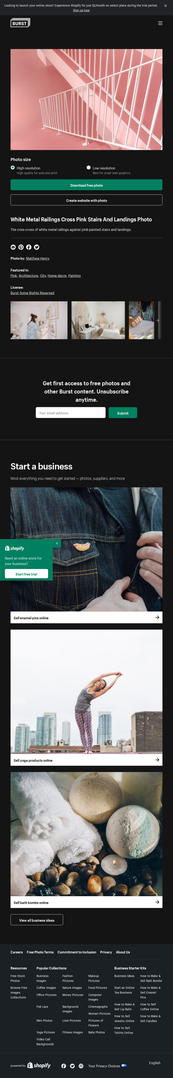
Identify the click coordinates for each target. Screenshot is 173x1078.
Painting (74, 275)
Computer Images (95, 997)
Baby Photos (96, 1032)
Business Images (42, 978)
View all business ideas (36, 919)
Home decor (57, 275)
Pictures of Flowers (95, 1022)
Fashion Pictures (68, 978)
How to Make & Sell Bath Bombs (151, 978)
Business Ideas (124, 975)
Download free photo (86, 184)
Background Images (70, 1008)
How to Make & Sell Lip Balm (124, 1006)
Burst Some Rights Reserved (32, 292)
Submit (122, 412)
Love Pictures (71, 1020)
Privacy (106, 951)
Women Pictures (99, 1013)
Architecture (28, 275)
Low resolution (104, 167)
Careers (17, 951)
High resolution (28, 167)
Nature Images (72, 987)
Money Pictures (72, 994)
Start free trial (26, 573)
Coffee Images (46, 987)
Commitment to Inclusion (77, 951)
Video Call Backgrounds (45, 1041)
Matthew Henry (37, 258)
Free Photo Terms (40, 951)
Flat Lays (42, 1006)
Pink (14, 275)
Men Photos (44, 1020)
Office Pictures (46, 994)
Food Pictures (97, 987)
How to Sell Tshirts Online (123, 1030)
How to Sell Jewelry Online (124, 1018)
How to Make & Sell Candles (150, 1018)
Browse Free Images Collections (19, 992)
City (43, 275)
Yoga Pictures (45, 1032)
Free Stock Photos (18, 978)
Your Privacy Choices (104, 1065)
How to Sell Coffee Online (149, 1006)
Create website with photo (86, 200)
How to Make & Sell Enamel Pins (150, 992)
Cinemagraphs (98, 1006)
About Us (123, 951)
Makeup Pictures (94, 978)
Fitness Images (72, 1032)
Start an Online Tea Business (124, 989)
